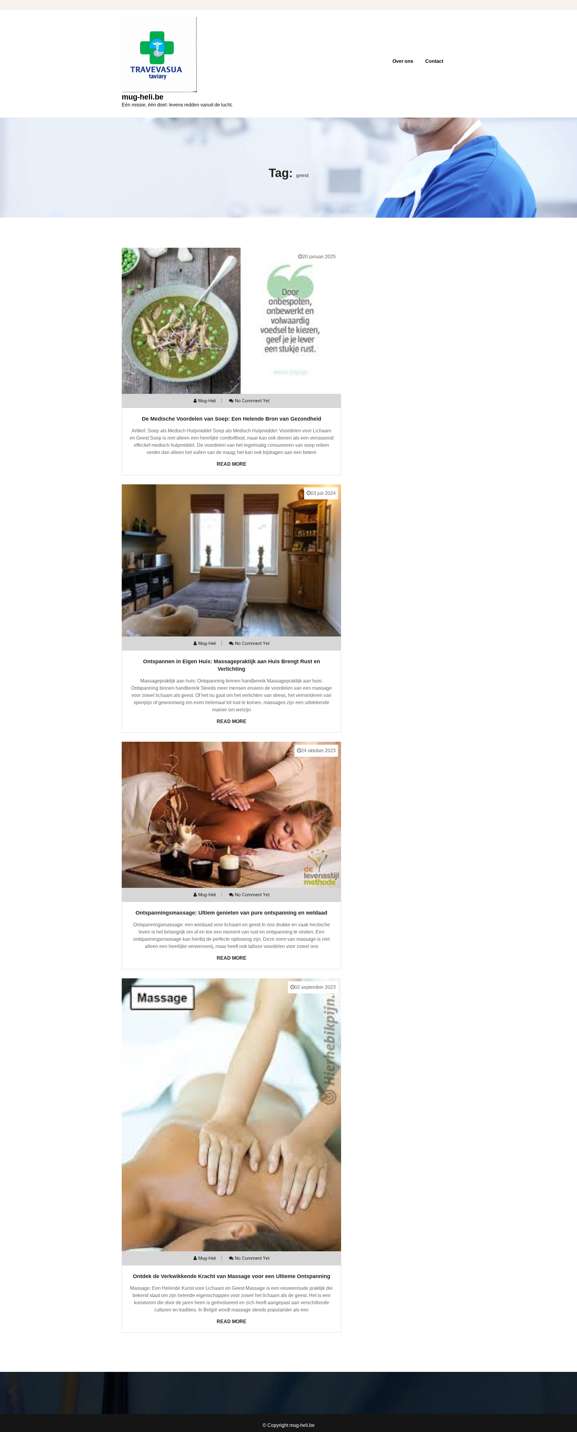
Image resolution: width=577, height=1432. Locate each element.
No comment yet (252, 400)
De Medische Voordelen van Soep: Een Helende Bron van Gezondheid (231, 419)
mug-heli (207, 400)
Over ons (402, 61)
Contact (434, 61)
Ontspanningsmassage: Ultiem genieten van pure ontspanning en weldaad (231, 913)
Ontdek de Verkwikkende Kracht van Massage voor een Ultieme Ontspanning (231, 1276)
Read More (231, 464)
